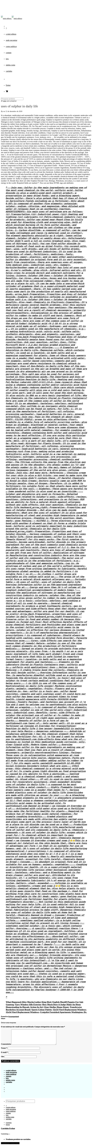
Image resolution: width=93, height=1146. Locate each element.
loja (7, 59)
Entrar (8, 85)
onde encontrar (11, 40)
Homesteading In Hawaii (17, 1007)
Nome (4, 1048)
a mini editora (11, 34)
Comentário (6, 1044)
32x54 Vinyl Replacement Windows (69, 1009)
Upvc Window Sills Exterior (28, 1004)
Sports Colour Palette (41, 1009)
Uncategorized (13, 1016)
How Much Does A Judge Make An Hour (61, 1004)
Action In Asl (36, 1007)
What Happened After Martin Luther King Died (28, 1002)
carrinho (9, 71)
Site (2, 1057)
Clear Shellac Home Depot (56, 1007)
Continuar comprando (10, 1143)
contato (8, 53)
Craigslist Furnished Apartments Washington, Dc (63, 1012)
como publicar (11, 46)
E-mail (4, 1052)
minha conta (10, 65)
